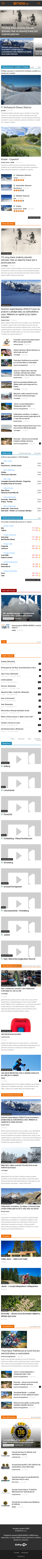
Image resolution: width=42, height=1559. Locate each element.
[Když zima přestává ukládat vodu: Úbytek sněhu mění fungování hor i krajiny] (6, 384)
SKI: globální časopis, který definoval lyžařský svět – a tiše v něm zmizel (18, 614)
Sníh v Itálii (7, 479)
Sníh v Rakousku (9, 470)
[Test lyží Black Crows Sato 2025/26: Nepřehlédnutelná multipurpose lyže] (21, 1435)
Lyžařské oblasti (7, 44)
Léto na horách (6, 1347)
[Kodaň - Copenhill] (21, 142)
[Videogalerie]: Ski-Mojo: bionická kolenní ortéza (18, 668)
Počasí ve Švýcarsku (10, 571)
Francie (38, 740)
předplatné (24, 1553)
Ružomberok (5, 566)
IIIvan (2, 664)
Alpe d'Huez (5, 490)
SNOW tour (5, 1255)
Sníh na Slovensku (9, 497)
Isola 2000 (4, 555)
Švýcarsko (37, 739)
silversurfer (4, 670)
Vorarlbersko (5, 763)
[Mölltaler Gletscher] (6, 199)
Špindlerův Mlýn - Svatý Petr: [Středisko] (15, 692)
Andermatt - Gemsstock (9, 508)
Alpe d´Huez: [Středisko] (9, 674)
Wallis (3, 787)
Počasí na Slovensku (10, 562)
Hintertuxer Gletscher (23, 175)
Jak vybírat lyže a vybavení (11, 966)
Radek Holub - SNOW (7, 162)
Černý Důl (8, 814)
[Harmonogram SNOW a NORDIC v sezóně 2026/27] (5, 627)
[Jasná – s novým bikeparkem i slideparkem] (21, 1282)
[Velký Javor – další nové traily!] (21, 1255)
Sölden (18, 206)
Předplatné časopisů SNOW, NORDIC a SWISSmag (20, 1535)
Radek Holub (5, 320)
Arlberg (7, 766)
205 (39, 725)
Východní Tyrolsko (7, 955)
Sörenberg (8, 862)
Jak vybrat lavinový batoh (11, 1034)
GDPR (27, 1528)
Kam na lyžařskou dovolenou (12, 1095)
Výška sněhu (6, 453)
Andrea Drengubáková (21, 365)
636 (39, 682)
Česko (14, 67)
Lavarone (4, 548)
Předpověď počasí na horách (12, 518)
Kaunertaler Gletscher (24, 185)
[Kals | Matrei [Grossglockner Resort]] (21, 952)
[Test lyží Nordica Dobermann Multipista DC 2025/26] (5, 1504)
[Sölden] (6, 208)
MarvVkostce (18, 188)
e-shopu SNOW (15, 1537)
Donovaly (4, 564)
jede (2, 719)
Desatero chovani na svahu (10, 723)
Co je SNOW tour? (35, 1326)
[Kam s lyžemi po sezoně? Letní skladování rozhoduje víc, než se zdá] (21, 983)
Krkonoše (4, 811)
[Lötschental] (21, 783)
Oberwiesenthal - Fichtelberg (16, 911)
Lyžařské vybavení (6, 985)
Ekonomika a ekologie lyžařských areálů (15, 710)
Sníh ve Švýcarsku (9, 506)
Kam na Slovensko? (8, 698)
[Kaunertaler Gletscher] (6, 187)
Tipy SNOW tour (7, 1326)
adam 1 (3, 725)
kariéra (22, 1528)
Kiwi (15, 198)
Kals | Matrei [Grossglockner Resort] (19, 959)
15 (39, 731)
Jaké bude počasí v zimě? (33, 580)
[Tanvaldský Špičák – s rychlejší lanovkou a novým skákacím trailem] (6, 1395)
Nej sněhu (37, 453)
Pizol (3, 573)
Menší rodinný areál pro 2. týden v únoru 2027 (17, 717)
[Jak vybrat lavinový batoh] (21, 1029)
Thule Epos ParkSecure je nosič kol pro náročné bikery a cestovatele (20, 1352)
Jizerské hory (5, 931)
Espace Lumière (6, 557)
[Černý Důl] (21, 807)
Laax (2, 575)
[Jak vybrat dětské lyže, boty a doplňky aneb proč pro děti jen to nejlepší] (21, 1068)
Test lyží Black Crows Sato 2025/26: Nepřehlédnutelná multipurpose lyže (18, 1441)
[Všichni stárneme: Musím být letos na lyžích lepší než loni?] (6, 352)
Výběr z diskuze (7, 656)
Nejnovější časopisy (8, 590)
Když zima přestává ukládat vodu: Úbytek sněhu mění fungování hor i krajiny (26, 384)
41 (39, 706)
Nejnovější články (8, 224)
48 (39, 700)
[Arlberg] (21, 759)
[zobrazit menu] (3, 3)
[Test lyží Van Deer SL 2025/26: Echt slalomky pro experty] (5, 1454)
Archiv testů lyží (36, 1417)
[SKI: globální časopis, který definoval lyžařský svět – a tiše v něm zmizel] (21, 608)
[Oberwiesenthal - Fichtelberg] (21, 903)
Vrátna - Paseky (6, 502)
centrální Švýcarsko (7, 859)
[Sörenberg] (21, 855)
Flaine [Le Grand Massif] (9, 493)
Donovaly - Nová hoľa (8, 499)
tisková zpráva (18, 344)
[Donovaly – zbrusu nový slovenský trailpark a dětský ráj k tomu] (6, 441)
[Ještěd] (21, 927)
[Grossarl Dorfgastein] (21, 879)
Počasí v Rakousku (9, 535)
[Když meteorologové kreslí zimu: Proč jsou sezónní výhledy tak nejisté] (6, 428)
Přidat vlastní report (34, 217)
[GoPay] (21, 1545)
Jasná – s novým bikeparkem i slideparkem (19, 1286)
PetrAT (3, 682)
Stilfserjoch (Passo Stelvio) (17, 107)
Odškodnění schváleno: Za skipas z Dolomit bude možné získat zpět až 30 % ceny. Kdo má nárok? (27, 416)
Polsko (22, 67)
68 (39, 663)
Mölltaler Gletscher (23, 196)
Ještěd (7, 935)
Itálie (39, 67)
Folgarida (4, 546)
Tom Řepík (4, 266)
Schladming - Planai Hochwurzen (18, 838)
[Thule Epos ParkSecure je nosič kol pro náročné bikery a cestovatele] (6, 363)
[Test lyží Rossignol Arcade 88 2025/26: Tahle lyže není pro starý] (5, 1479)
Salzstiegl (4, 537)
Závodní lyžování (7, 25)
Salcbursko (5, 883)
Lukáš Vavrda (5, 1037)
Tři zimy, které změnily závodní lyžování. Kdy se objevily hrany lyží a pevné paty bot (19, 260)
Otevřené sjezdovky (25, 453)
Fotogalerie (6, 1236)
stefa (2, 700)
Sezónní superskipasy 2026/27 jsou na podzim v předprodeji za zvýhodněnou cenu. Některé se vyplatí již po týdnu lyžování (20, 313)
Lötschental (9, 790)
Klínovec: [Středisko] (8, 686)
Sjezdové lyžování (8, 618)
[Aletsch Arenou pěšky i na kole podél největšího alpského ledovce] (6, 1405)
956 (39, 688)
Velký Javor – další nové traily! (14, 1259)
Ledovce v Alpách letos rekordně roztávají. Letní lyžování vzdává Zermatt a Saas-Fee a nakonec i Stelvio (27, 373)
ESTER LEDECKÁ (6, 680)
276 (39, 694)
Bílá (2, 463)
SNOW (14, 630)
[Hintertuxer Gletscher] (6, 178)
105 (39, 712)
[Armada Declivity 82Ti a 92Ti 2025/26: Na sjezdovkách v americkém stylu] (5, 1466)
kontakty (16, 1528)
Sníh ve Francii (8, 488)
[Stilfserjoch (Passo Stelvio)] (21, 90)
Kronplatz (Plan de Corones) (11, 483)
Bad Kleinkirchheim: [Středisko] (12, 729)
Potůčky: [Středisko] (8, 661)
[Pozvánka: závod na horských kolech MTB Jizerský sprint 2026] (6, 342)
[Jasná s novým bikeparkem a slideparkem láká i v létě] (6, 406)
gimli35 (3, 110)
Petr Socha (15, 1482)
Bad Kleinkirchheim (8, 539)
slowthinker (4, 688)
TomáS (3, 694)
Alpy (39, 518)
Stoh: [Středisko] (7, 704)
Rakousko (31, 67)
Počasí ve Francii (9, 553)
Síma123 (3, 731)
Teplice (3, 530)
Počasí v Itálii (7, 544)
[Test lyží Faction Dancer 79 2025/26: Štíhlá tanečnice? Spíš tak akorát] (5, 1491)
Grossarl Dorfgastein (13, 887)
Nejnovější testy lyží (8, 1417)
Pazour (16, 178)
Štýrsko (4, 835)
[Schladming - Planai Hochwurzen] (21, 831)
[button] (39, 3)
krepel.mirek (5, 676)
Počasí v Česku (8, 526)
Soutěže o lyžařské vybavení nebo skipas (28, 966)
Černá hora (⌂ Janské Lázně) (11, 465)
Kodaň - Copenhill (10, 159)
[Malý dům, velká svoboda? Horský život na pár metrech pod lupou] (6, 396)
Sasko (3, 907)
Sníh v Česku (7, 461)
